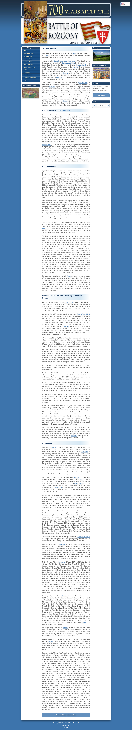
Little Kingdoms (63, 110)
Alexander (84, 451)
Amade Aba (68, 302)
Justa (47, 55)
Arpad (69, 276)
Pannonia (59, 77)
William (50, 641)
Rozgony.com (66, 725)
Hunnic (75, 67)
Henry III (45, 228)
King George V (57, 487)
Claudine (52, 447)
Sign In (66, 727)
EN (125, 4)
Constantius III (81, 65)
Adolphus (62, 544)
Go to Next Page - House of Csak (66, 715)
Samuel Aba (46, 145)
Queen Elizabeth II (83, 537)
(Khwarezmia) (82, 83)
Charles (64, 596)
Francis (76, 477)
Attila (74, 53)
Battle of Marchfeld (83, 314)
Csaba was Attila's (68, 63)
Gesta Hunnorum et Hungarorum (65, 61)
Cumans (66, 101)
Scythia (65, 73)
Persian (52, 87)
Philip (84, 622)
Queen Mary (78, 483)
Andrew (65, 628)
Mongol (66, 326)
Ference (74, 435)
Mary (81, 479)
